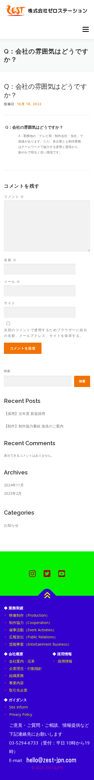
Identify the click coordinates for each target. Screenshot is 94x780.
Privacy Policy (20, 714)
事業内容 (16, 682)
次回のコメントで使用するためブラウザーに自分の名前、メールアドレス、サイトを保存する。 (45, 333)
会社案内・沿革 (22, 661)
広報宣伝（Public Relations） (33, 636)
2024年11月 (14, 485)
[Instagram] (32, 573)
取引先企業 (18, 690)
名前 (10, 260)
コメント (14, 196)
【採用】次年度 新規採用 (24, 413)
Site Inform (18, 707)
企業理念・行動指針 (25, 668)
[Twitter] (47, 573)
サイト (9, 303)
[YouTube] (62, 573)
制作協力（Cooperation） (30, 622)
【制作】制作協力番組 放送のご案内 (33, 426)
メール (12, 281)
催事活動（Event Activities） (32, 629)
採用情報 (65, 661)
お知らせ (11, 525)
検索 (7, 371)
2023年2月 (13, 493)
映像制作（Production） (29, 615)
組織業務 (16, 675)
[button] (47, 127)
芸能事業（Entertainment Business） (40, 644)
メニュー (85, 29)
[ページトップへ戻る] (47, 596)
